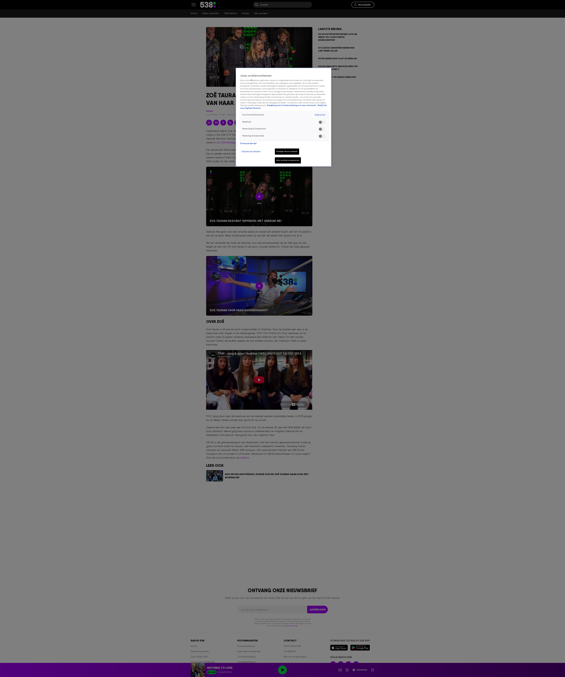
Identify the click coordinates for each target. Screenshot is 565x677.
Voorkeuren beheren (251, 151)
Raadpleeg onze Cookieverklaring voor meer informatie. (292, 105)
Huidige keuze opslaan (287, 151)
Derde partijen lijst (248, 143)
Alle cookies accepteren (287, 160)
